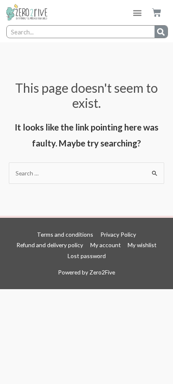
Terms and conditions (65, 234)
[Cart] (156, 12)
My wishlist (142, 244)
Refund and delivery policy (49, 244)
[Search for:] (86, 173)
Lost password (87, 255)
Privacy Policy (118, 234)
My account (105, 244)
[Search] (161, 32)
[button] (137, 13)
